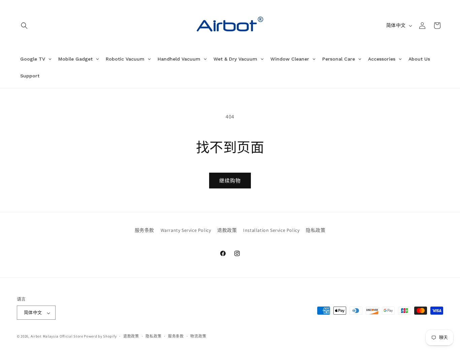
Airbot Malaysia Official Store (57, 336)
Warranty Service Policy (186, 230)
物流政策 (198, 336)
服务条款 (144, 230)
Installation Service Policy (271, 230)
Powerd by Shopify (100, 336)
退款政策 (227, 230)
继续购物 (230, 180)
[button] (24, 25)
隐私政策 (315, 230)
